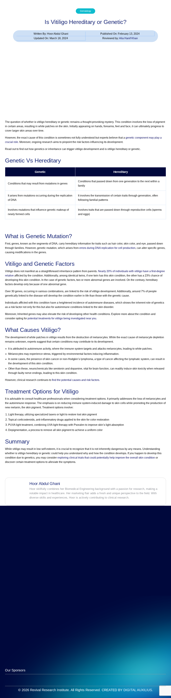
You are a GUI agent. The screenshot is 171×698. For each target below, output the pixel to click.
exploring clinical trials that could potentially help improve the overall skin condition (106, 457)
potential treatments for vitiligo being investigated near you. (62, 318)
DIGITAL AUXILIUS (137, 690)
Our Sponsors (15, 670)
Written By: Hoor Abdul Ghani (51, 33)
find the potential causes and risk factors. (76, 380)
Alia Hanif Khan (128, 38)
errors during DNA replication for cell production (107, 248)
